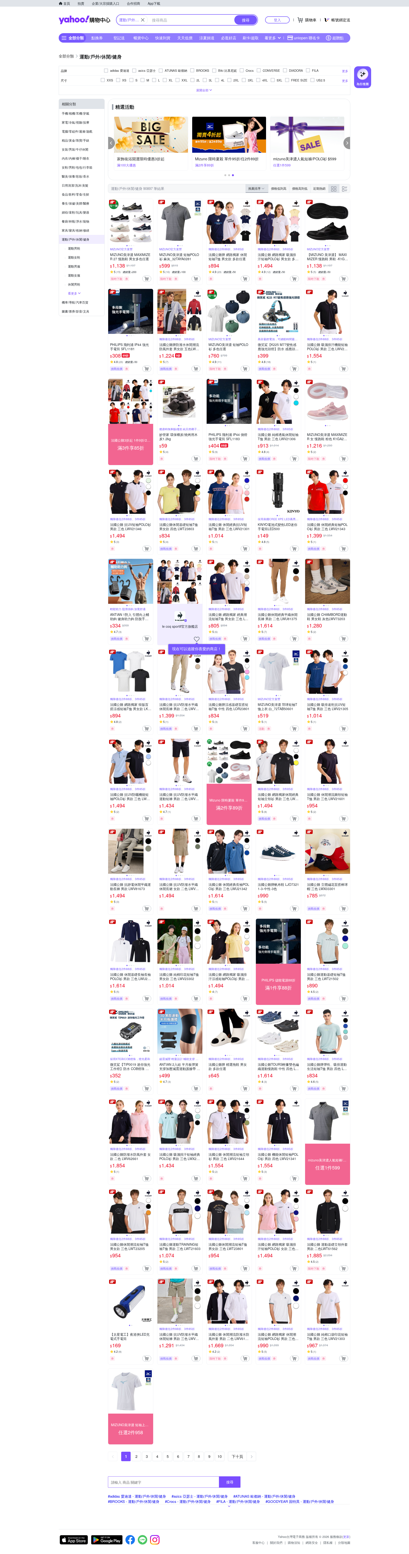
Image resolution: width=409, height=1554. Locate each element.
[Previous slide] (111, 221)
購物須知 (294, 1542)
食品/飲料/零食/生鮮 (75, 194)
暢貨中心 (141, 37)
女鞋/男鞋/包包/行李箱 (77, 167)
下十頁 (237, 1456)
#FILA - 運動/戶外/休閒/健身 (238, 1501)
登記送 (119, 37)
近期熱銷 (319, 188)
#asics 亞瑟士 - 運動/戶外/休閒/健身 (200, 1496)
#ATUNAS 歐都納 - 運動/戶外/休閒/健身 (264, 1496)
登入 (277, 19)
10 (220, 1456)
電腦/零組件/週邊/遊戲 (77, 131)
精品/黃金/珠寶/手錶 (75, 140)
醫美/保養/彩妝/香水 (75, 176)
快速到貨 (162, 37)
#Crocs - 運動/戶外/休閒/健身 (188, 1501)
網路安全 (312, 1542)
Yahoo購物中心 (84, 20)
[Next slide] (150, 221)
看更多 (270, 37)
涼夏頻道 (206, 37)
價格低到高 (278, 188)
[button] (111, 143)
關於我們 (276, 1542)
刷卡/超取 (251, 37)
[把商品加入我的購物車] (146, 279)
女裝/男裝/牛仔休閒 (75, 149)
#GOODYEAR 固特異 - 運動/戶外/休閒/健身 (300, 1501)
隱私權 (328, 1542)
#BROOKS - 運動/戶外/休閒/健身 (133, 1501)
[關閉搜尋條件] (143, 20)
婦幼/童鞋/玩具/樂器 (75, 212)
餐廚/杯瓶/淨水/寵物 (75, 221)
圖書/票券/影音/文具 (75, 311)
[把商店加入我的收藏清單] (197, 639)
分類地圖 (344, 1542)
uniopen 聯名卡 (307, 37)
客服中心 (258, 1542)
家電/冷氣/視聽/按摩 (75, 122)
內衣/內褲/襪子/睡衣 (75, 158)
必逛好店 (228, 37)
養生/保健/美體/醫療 (75, 203)
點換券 (97, 37)
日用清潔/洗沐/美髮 (75, 185)
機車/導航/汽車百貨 (75, 302)
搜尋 (229, 1481)
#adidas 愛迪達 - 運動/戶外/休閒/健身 (137, 1496)
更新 (346, 1536)
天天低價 (184, 37)
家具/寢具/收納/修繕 (75, 230)
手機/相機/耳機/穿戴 (75, 113)
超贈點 (338, 37)
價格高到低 (299, 188)
